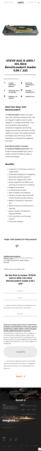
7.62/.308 (15, 440)
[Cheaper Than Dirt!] (20, 246)
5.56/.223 (10, 440)
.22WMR (3, 439)
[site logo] (20, 2)
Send (19, 400)
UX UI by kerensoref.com (32, 445)
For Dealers (21, 445)
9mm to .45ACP (4, 440)
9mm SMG (10, 439)
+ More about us (4, 411)
